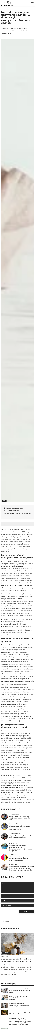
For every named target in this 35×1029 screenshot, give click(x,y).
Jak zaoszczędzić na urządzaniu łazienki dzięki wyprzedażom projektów (18, 997)
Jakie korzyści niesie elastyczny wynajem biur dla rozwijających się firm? (20, 818)
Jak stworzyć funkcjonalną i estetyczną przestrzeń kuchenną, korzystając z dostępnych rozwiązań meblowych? (21, 868)
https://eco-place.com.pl (17, 611)
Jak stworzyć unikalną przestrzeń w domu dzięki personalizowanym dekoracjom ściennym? (20, 858)
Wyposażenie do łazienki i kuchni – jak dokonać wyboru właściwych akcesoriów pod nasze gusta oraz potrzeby (16, 961)
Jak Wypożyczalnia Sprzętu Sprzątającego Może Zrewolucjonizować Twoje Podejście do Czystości (20, 848)
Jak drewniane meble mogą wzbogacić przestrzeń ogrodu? (20, 1012)
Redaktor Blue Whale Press (14, 508)
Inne (4, 500)
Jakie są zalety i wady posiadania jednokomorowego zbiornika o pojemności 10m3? (19, 827)
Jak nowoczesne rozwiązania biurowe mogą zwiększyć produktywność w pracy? (20, 990)
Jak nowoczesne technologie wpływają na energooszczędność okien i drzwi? (19, 1005)
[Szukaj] (3, 921)
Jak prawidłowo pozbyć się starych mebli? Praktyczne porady (20, 836)
